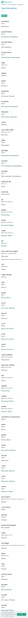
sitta (2, 564)
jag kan (3, 435)
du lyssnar (4, 101)
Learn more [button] (11, 616)
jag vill (3, 293)
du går (3, 220)
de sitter (4, 605)
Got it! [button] (21, 614)
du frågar (4, 161)
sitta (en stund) (6, 574)
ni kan (3, 476)
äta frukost (5, 21)
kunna (3, 424)
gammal (4, 515)
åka (2, 375)
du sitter (4, 595)
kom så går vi (6, 497)
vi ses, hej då (5, 507)
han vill (3, 313)
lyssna (3, 81)
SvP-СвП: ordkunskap (11, 4)
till (2, 241)
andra (3, 533)
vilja (2, 282)
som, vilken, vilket (7, 130)
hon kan (4, 455)
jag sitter (4, 584)
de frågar (4, 171)
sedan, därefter (6, 275)
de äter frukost (6, 52)
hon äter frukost (6, 42)
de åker (3, 406)
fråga (3, 140)
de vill (3, 344)
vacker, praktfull (6, 355)
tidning (3, 73)
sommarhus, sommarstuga (10, 417)
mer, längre (5, 543)
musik (3, 122)
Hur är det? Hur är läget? (9, 251)
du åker (3, 396)
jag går (3, 210)
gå (2, 199)
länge (3, 553)
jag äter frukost (6, 32)
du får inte (4, 192)
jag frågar (4, 150)
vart (2, 264)
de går (3, 230)
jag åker (4, 386)
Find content (3, 4)
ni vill (3, 334)
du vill (3, 303)
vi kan (3, 466)
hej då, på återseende (8, 525)
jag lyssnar (5, 91)
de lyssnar (4, 112)
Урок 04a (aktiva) (20, 4)
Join (5, 15)
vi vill (3, 324)
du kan (3, 445)
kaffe (3, 63)
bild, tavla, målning (7, 365)
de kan (3, 486)
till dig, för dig (6, 181)
